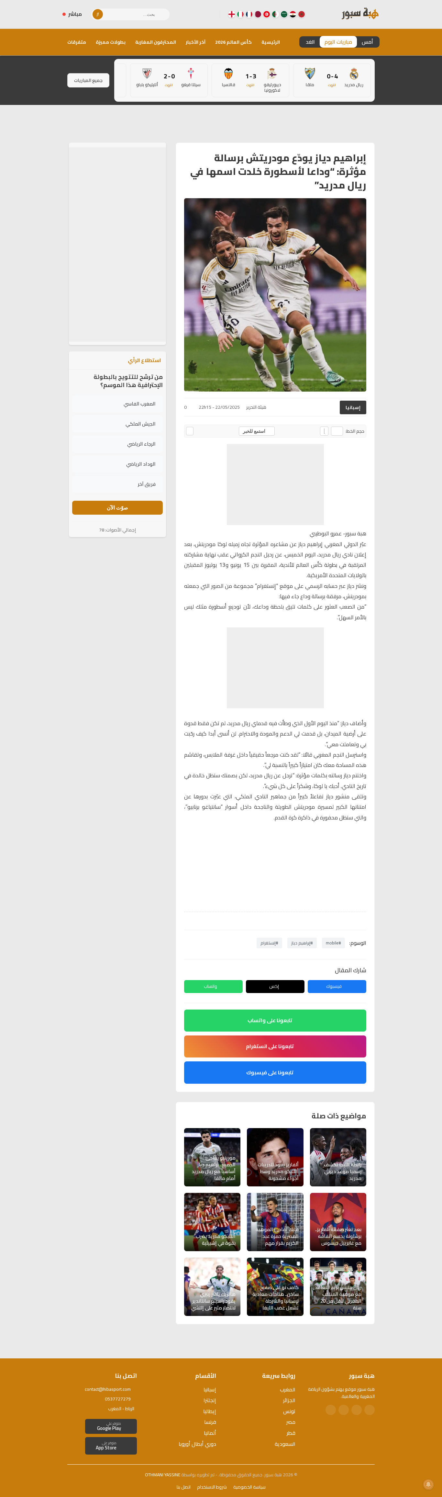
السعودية (285, 1444)
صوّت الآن (117, 508)
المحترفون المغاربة (155, 42)
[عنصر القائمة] (301, 14)
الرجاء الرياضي (141, 444)
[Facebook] (210, 14)
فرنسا (210, 1422)
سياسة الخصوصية (249, 1487)
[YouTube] (189, 14)
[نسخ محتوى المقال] (189, 431)
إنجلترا (210, 1400)
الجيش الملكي (141, 424)
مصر (290, 1422)
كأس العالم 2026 (233, 42)
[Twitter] (356, 1410)
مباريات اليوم (338, 42)
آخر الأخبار (195, 42)
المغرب (287, 1389)
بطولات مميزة (111, 42)
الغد (310, 42)
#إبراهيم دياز (302, 943)
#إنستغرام (269, 943)
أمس (367, 42)
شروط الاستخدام (212, 1487)
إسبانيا (353, 407)
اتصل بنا (184, 1487)
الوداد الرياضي (141, 464)
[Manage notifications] (428, 1484)
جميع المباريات (88, 80)
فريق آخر (147, 484)
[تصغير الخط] (337, 431)
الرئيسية (270, 42)
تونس (289, 1411)
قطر (291, 1433)
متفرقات (76, 42)
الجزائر (289, 1400)
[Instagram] (199, 14)
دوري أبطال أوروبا (197, 1444)
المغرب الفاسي (140, 404)
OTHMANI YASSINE (162, 1474)
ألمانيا (210, 1433)
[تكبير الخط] (324, 431)
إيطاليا (209, 1411)
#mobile (333, 943)
